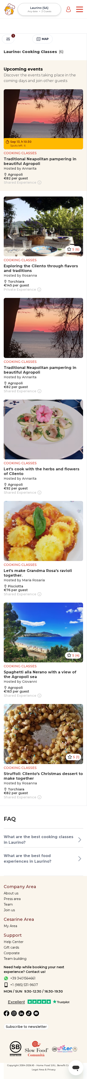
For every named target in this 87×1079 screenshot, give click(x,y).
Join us (9, 910)
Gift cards (11, 947)
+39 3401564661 (22, 978)
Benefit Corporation (68, 1065)
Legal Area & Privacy (43, 1069)
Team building (15, 959)
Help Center (13, 942)
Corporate (12, 953)
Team (8, 904)
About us (11, 893)
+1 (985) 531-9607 (24, 985)
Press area (12, 899)
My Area (10, 926)
